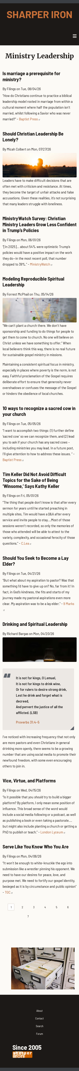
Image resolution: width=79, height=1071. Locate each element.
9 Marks (68, 603)
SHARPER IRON (39, 14)
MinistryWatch (40, 264)
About (39, 1010)
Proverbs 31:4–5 (28, 722)
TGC (7, 892)
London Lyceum (51, 832)
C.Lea (25, 543)
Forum (39, 1033)
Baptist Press (28, 119)
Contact (39, 1018)
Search (39, 1026)
